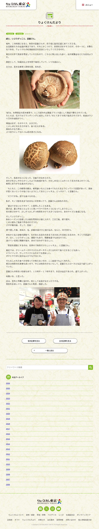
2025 (8, 388)
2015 (8, 439)
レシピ (61, 515)
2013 (8, 449)
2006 (8, 484)
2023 (8, 398)
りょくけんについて (16, 515)
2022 (8, 403)
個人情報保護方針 (85, 520)
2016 (8, 434)
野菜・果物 (41, 515)
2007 (8, 479)
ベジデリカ (52, 515)
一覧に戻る (49, 350)
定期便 (9, 520)
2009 (8, 469)
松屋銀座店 (70, 515)
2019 (8, 418)
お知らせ (41, 520)
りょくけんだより (29, 520)
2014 (8, 444)
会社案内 (50, 520)
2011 (8, 459)
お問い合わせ (71, 520)
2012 (8, 454)
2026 (8, 383)
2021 (8, 408)
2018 (8, 423)
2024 (8, 393)
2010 (8, 464)
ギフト (17, 520)
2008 (8, 474)
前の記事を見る (34, 341)
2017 (8, 429)
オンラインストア (84, 515)
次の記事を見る (65, 341)
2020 (8, 413)
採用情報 (60, 520)
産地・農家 (30, 515)
